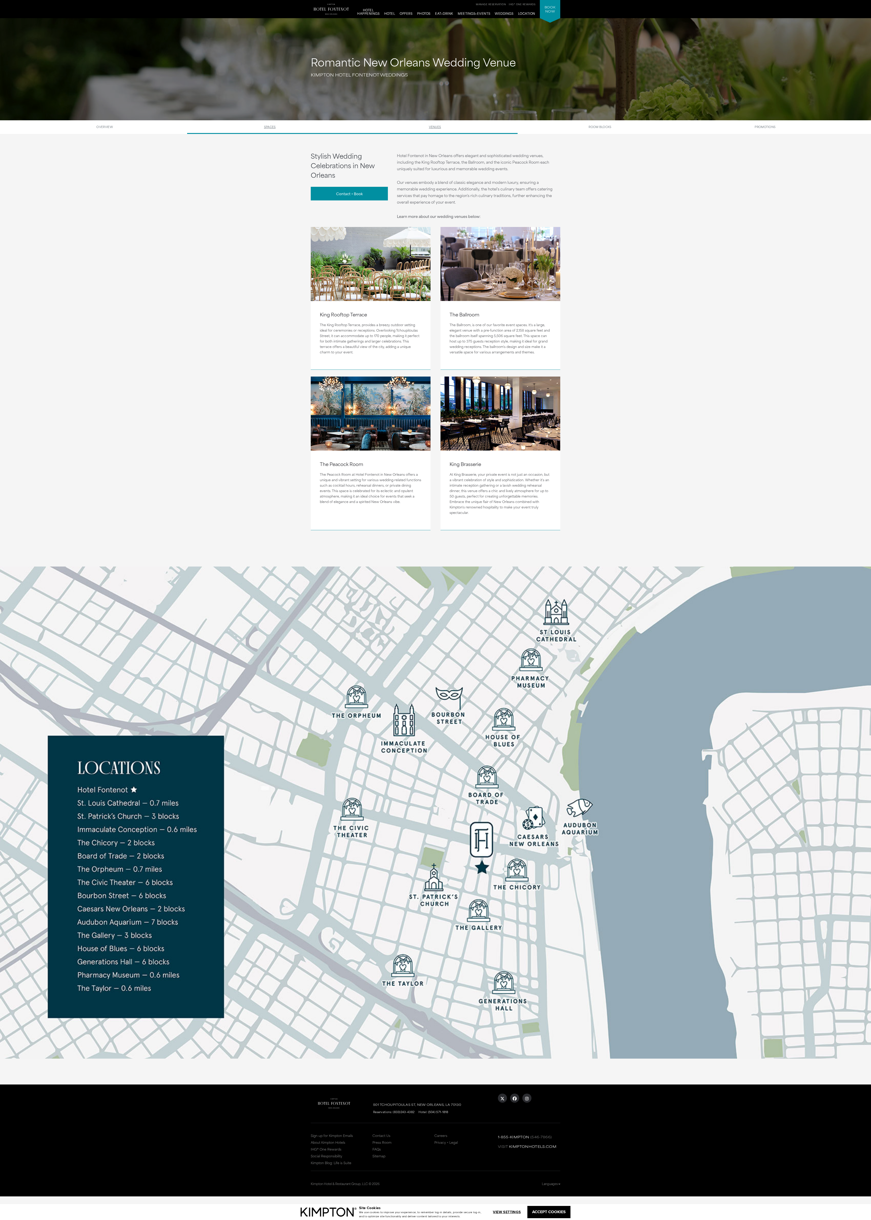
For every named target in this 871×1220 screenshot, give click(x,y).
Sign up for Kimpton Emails (332, 1135)
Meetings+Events (474, 14)
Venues (435, 126)
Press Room (381, 1142)
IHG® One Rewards (326, 1149)
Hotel (389, 14)
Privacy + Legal (446, 1142)
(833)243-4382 (403, 1111)
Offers (406, 14)
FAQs (376, 1149)
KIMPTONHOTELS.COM (532, 1146)
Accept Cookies (549, 1212)
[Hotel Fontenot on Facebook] (514, 1098)
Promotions (765, 126)
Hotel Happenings (368, 12)
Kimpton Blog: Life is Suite (331, 1162)
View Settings (507, 1212)
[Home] (331, 8)
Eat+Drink (444, 14)
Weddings (504, 14)
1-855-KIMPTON (513, 1136)
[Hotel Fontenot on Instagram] (526, 1098)
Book (550, 9)
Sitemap (378, 1155)
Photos (424, 14)
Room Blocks (600, 126)
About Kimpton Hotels (328, 1142)
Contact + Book (349, 193)
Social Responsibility (326, 1155)
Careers (440, 1135)
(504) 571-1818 (438, 1111)
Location (526, 14)
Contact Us (381, 1135)
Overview (104, 126)
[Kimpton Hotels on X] (502, 1098)
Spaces (270, 126)
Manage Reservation (491, 4)
